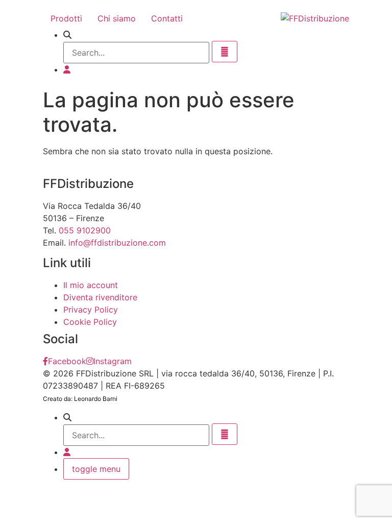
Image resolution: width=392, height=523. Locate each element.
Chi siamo (116, 18)
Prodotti (66, 18)
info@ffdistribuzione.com (117, 242)
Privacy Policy (90, 309)
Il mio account (90, 285)
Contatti (167, 18)
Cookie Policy (90, 322)
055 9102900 (85, 230)
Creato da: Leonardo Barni (80, 398)
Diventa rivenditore (100, 297)
